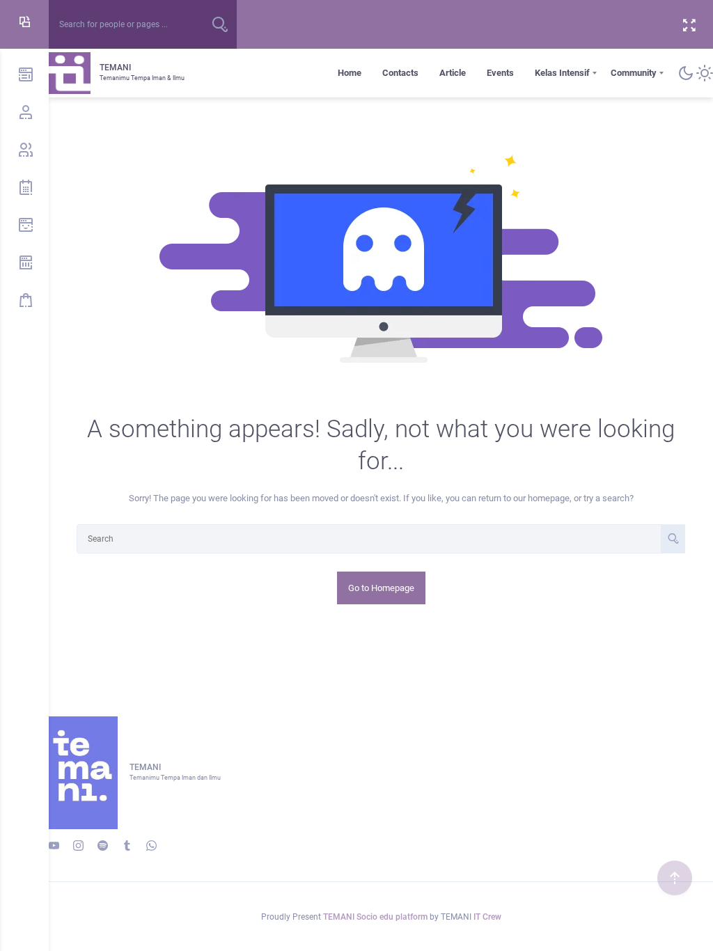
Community (634, 73)
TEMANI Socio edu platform (376, 917)
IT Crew (487, 917)
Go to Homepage (381, 588)
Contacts (400, 73)
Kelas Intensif (562, 73)
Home (349, 73)
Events (500, 73)
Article (452, 73)
